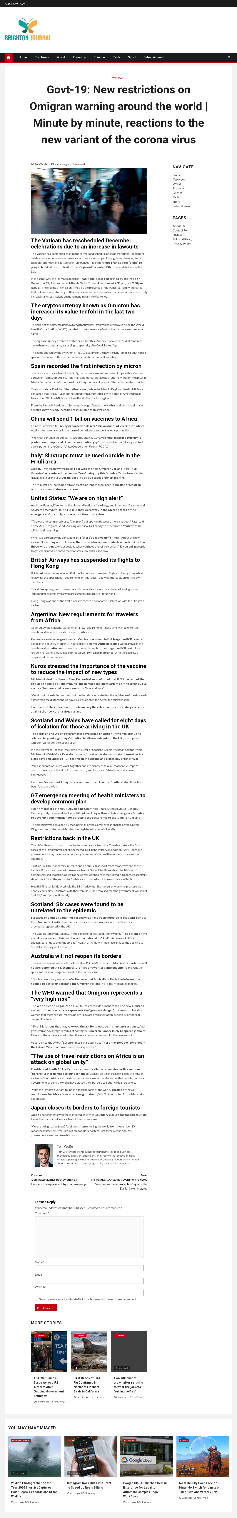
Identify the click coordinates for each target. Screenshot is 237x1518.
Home (23, 57)
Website (40, 1287)
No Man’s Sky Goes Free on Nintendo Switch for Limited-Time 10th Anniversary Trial (199, 1487)
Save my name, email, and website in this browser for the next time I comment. (88, 1299)
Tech (116, 57)
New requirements (91, 627)
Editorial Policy (182, 239)
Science (99, 57)
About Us (179, 226)
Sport (132, 57)
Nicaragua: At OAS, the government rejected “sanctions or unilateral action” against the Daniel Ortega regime (119, 1181)
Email (39, 1274)
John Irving (59, 1401)
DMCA (177, 234)
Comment (42, 1213)
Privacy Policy (182, 243)
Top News (42, 57)
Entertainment (154, 57)
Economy (79, 57)
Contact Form (181, 230)
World (61, 57)
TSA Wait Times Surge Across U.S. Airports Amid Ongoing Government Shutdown (49, 1387)
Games (184, 1440)
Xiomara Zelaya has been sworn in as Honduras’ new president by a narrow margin (59, 1179)
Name (39, 1262)
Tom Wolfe (41, 164)
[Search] (229, 57)
